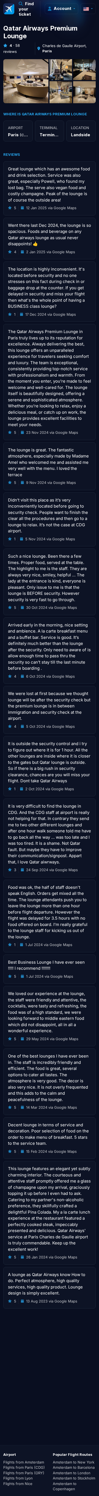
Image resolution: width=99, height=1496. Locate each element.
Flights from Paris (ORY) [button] (23, 1473)
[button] (27, 9)
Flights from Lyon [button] (18, 1478)
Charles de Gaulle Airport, (64, 48)
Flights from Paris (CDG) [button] (24, 1467)
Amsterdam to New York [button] (73, 1462)
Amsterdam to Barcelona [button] (74, 1467)
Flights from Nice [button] (17, 1483)
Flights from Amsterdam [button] (23, 1462)
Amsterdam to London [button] (71, 1473)
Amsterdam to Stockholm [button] (74, 1478)
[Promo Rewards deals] (8, 8)
